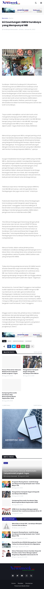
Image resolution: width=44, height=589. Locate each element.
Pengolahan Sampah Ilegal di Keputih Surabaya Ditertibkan (31, 371)
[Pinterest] (18, 346)
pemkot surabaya (18, 341)
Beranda (5, 18)
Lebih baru (6, 405)
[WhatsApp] (23, 346)
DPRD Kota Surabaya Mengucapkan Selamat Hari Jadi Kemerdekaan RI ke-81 (27, 510)
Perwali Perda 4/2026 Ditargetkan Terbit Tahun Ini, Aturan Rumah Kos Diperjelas (26, 543)
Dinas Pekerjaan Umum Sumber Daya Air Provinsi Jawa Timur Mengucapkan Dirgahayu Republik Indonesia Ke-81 (26, 553)
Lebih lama (37, 405)
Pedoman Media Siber (22, 586)
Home (13, 583)
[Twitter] (14, 346)
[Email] (28, 346)
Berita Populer (9, 519)
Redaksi (20, 583)
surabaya (28, 341)
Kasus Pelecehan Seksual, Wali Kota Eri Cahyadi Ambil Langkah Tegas (11, 371)
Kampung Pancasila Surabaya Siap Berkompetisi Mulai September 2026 (9, 395)
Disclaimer (29, 583)
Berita (11, 18)
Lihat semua (38, 352)
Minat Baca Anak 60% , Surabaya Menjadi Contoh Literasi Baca (27, 524)
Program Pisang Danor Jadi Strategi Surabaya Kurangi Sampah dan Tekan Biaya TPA (26, 483)
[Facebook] (9, 346)
